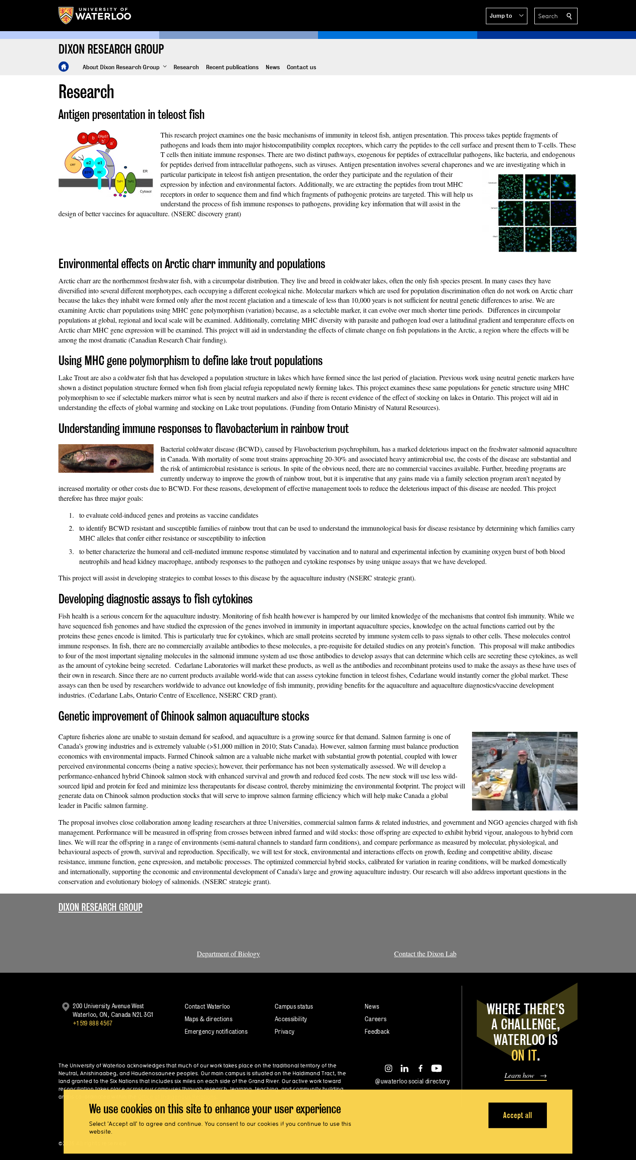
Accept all (517, 1115)
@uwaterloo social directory (412, 1081)
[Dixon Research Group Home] (63, 66)
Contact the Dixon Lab (425, 953)
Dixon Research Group (100, 907)
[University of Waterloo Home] (95, 15)
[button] (506, 16)
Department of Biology (228, 953)
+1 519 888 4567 (92, 1023)
